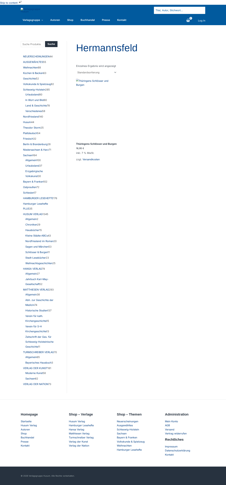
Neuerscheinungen (127, 421)
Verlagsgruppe (31, 19)
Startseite (26, 421)
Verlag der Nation (79, 445)
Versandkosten (91, 159)
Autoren (55, 19)
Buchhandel (88, 19)
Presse (106, 19)
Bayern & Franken (127, 437)
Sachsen (122, 433)
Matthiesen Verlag (79, 433)
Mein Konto (171, 421)
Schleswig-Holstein (128, 429)
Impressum (171, 446)
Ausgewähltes (125, 425)
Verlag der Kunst (78, 441)
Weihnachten (124, 445)
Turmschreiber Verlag (81, 437)
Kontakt (121, 19)
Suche (51, 44)
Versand (169, 429)
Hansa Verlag (76, 429)
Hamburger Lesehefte (81, 425)
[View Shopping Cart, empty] (188, 20)
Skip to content (9, 2)
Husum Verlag (29, 425)
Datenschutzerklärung (177, 450)
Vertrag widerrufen (176, 433)
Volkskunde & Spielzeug (131, 441)
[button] (41, 20)
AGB (167, 425)
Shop (70, 19)
